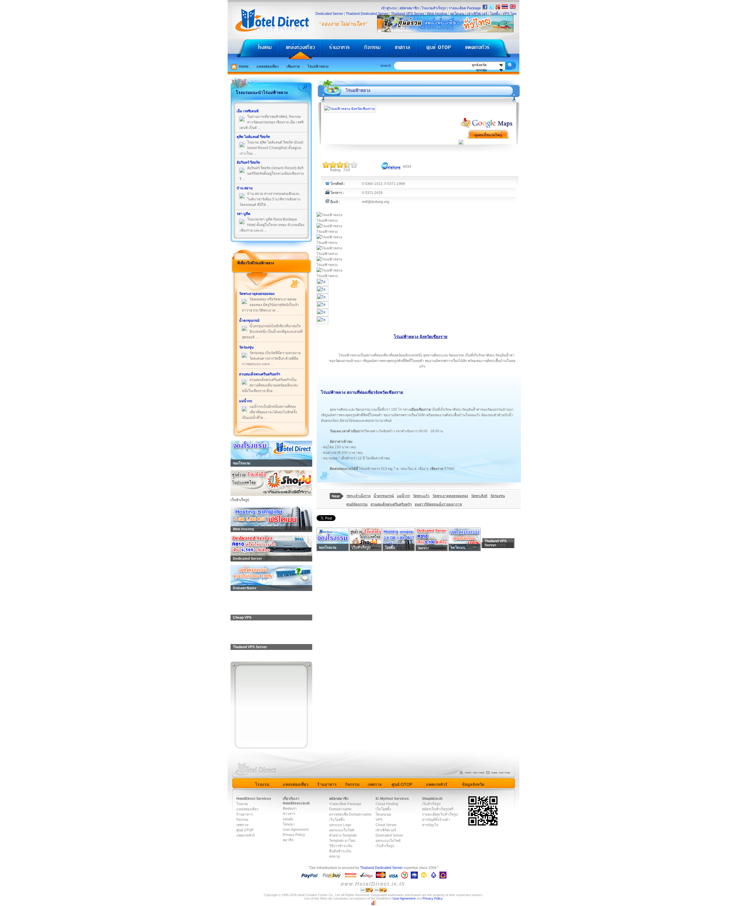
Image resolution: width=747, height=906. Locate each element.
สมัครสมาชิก (409, 8)
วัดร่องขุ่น (497, 496)
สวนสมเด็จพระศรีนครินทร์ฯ (391, 504)
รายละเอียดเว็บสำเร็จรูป (440, 814)
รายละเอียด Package (465, 8)
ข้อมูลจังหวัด (473, 784)
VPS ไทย (509, 14)
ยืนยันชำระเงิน (340, 851)
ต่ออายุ (334, 856)
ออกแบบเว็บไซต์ (341, 830)
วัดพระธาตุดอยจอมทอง (450, 496)
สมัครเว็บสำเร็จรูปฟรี (437, 809)
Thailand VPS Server (407, 14)
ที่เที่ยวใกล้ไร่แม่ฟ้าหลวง (255, 263)
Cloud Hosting (387, 804)
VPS (379, 820)
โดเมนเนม (383, 814)
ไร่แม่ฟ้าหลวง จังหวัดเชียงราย (420, 336)
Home (244, 66)
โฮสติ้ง (495, 14)
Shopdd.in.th (432, 799)
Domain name (340, 809)
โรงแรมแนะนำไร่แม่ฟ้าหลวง (262, 92)
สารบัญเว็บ (430, 825)
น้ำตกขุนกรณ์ (384, 496)
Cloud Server (386, 825)
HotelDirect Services (253, 799)
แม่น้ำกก (403, 496)
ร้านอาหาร (339, 49)
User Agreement (295, 830)
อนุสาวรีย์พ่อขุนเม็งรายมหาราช (438, 504)
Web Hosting (437, 14)
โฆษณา (289, 824)
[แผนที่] (487, 127)
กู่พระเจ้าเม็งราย (358, 496)
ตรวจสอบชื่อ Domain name (350, 814)
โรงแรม (253, 49)
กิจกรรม (372, 49)
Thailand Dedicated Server (367, 14)
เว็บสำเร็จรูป (385, 846)
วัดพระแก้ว (421, 496)
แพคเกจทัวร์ (488, 49)
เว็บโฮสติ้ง (337, 820)
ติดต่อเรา (290, 809)
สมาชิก (288, 840)
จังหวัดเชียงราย (389, 392)
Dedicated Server (329, 14)
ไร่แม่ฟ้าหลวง (318, 66)
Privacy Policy (294, 835)
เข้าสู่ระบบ (389, 8)
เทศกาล (403, 49)
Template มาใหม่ (342, 841)
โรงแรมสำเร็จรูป (433, 8)
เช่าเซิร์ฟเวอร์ (477, 14)
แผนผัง (288, 819)
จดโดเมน (457, 14)
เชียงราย (293, 66)
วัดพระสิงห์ (479, 496)
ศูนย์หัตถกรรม (357, 504)
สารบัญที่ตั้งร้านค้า (436, 820)
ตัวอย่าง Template (343, 835)
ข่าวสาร (289, 814)
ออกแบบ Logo (340, 825)
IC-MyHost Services (392, 799)
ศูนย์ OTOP (438, 49)
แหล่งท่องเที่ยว (300, 49)
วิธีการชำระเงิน (340, 846)
